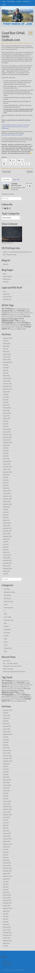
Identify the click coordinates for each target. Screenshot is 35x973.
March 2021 (6, 351)
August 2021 (6, 346)
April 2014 (5, 485)
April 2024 (5, 340)
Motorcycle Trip (10, 320)
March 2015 (6, 458)
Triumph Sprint (19, 327)
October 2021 (6, 343)
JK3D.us (4, 316)
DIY (9, 314)
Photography (8, 322)
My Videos (6, 281)
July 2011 (5, 573)
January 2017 (6, 418)
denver (4, 314)
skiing (22, 325)
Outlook (10, 168)
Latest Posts (16, 179)
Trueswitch (20, 168)
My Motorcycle (7, 279)
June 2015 (6, 450)
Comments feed (7, 296)
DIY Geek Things (18, 43)
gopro (11, 314)
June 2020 (6, 367)
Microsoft (7, 168)
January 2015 (6, 464)
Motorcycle (5, 318)
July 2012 (5, 541)
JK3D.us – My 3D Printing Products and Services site (17, 252)
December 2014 (7, 466)
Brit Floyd (14, 311)
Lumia (18, 316)
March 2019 (6, 405)
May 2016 (5, 424)
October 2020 (6, 359)
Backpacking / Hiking (9, 592)
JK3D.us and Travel (8, 669)
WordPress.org (7, 299)
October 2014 (6, 469)
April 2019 (5, 402)
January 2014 (6, 493)
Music (5, 623)
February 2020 (7, 378)
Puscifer (16, 323)
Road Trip (9, 325)
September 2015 (7, 442)
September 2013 (7, 504)
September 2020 (7, 362)
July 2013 (5, 509)
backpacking (7, 311)
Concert (17, 312)
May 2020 (5, 370)
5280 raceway (16, 309)
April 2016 (5, 426)
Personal (6, 626)
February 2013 (7, 523)
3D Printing (7, 308)
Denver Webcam (7, 276)
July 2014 (5, 477)
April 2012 (5, 549)
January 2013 (6, 525)
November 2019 (7, 386)
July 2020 (5, 365)
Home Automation (8, 607)
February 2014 (7, 490)
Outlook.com (15, 168)
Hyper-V (26, 314)
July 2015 (5, 448)
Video (5, 651)
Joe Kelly (6, 43)
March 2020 (6, 375)
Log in (4, 291)
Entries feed (6, 294)
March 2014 (6, 488)
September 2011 (7, 568)
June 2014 (6, 480)
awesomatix (23, 309)
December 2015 (7, 434)
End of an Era (6, 660)
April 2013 (5, 517)
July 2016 (5, 421)
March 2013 (6, 520)
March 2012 (6, 552)
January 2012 (6, 557)
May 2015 (5, 453)
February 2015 (7, 461)
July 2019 (5, 394)
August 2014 (6, 474)
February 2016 (7, 429)
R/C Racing (7, 632)
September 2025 (7, 338)
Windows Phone (30, 168)
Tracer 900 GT (11, 327)
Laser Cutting (7, 617)
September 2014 (7, 472)
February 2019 (7, 407)
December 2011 (7, 560)
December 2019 (7, 383)
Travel (5, 645)
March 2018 (6, 410)
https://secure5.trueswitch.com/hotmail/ (12, 135)
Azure (28, 308)
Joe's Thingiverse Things (9, 254)
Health (5, 604)
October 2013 (6, 501)
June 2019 (6, 397)
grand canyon (17, 314)
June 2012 (6, 544)
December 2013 (7, 496)
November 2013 (7, 499)
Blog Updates (7, 595)
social (26, 325)
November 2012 (7, 531)
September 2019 (7, 389)
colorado (21, 311)
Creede (31, 312)
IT (22, 43)
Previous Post (6, 171)
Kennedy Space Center (11, 316)
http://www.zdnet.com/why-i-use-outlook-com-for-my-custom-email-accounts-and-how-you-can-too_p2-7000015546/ (16, 126)
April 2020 (5, 373)
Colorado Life (7, 598)
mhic (22, 316)
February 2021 (7, 354)
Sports (5, 642)
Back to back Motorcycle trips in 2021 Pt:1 (14, 671)
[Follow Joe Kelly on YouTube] (30, 185)
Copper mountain (24, 312)
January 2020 (6, 381)
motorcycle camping (16, 318)
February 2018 (7, 413)
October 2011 (6, 565)
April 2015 (5, 456)
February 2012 (7, 555)
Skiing (5, 638)
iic (28, 314)
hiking (21, 314)
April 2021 (5, 349)
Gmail (3, 168)
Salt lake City (16, 325)
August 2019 (6, 391)
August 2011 (6, 571)
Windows (24, 168)
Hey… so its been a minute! (10, 663)
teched (6, 327)
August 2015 (6, 445)
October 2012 (6, 533)
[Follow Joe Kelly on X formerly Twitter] (27, 185)
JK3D (5, 614)
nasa (20, 320)
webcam (15, 329)
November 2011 (7, 563)
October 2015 (6, 440)
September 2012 (7, 536)
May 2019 (5, 399)
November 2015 (7, 437)
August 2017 (6, 415)
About (4, 273)
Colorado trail (12, 312)
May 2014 (5, 482)
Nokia (23, 320)
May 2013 (5, 515)
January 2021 (6, 357)
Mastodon (5, 264)
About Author (6, 179)
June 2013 (6, 512)
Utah (12, 329)
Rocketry (6, 635)
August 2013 (6, 507)
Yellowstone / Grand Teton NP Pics (12, 666)
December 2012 (7, 528)
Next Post (29, 171)
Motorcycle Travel (8, 620)
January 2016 (6, 432)
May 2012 (5, 547)
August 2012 (6, 539)
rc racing (23, 322)
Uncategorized (27, 43)
